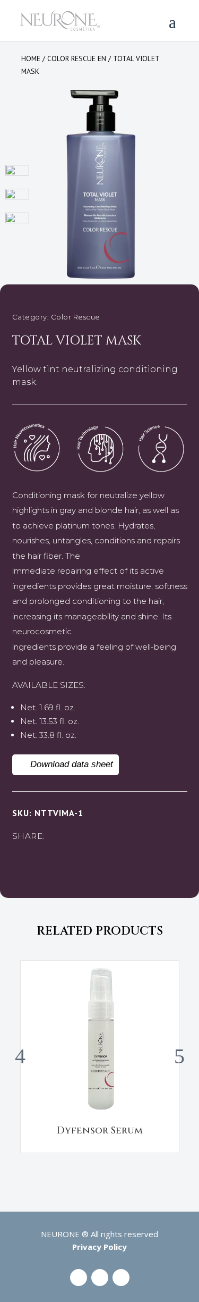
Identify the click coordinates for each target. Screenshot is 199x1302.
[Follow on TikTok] (121, 1277)
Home (30, 58)
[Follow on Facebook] (78, 1277)
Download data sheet (71, 764)
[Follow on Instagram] (99, 1277)
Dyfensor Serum (100, 1130)
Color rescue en (76, 58)
